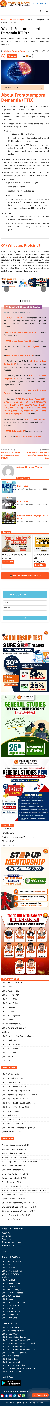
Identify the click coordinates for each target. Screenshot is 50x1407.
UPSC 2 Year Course (11, 1082)
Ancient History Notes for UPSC (15, 1145)
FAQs (4, 1251)
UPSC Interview (8, 1286)
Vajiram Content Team (14, 51)
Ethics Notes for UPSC (11, 1219)
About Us (6, 1233)
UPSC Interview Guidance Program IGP (18, 1128)
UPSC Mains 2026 (9, 999)
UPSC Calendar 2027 (15, 431)
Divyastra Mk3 (8, 841)
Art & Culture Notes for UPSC (14, 1166)
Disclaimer (6, 1236)
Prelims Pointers (17, 20)
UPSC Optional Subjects (12, 1289)
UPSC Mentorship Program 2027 (16, 1090)
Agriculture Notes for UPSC (13, 1198)
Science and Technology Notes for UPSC (19, 1203)
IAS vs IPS (6, 1061)
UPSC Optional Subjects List (14, 1028)
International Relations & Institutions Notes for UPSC (24, 1190)
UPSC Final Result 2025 (12, 1305)
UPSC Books (7, 1019)
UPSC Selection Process (12, 1293)
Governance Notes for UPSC (14, 1178)
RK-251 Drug (22, 486)
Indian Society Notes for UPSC (15, 1174)
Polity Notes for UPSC (11, 1182)
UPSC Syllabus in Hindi (12, 1271)
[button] (40, 11)
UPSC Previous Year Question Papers (18, 1036)
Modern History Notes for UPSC (15, 1153)
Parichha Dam (23, 501)
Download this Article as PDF (25, 575)
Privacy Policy (8, 1245)
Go (25, 618)
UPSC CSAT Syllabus (11, 1296)
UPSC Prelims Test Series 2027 (15, 1107)
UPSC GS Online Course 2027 (15, 1078)
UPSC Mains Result (10, 1048)
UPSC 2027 (7, 987)
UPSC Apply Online (10, 1003)
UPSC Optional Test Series (13, 1123)
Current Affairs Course (11, 1132)
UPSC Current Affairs (11, 1311)
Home (3, 20)
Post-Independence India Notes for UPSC (20, 1161)
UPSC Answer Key (10, 1315)
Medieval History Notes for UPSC (16, 1149)
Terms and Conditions (11, 1242)
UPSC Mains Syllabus (11, 1015)
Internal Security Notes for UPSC (16, 1215)
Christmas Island (9, 845)
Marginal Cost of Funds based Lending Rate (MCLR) (11, 455)
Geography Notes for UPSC (13, 1170)
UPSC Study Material (11, 1119)
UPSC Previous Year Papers (14, 1302)
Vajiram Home (39, 3)
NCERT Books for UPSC (12, 1024)
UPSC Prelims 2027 (10, 995)
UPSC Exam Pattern (10, 1274)
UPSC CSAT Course (10, 1111)
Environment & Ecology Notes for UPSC (19, 1207)
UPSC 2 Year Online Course (14, 1086)
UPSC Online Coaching (12, 1115)
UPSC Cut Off (7, 1057)
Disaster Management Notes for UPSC (18, 1211)
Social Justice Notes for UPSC (15, 1186)
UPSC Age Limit (8, 1007)
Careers (5, 1248)
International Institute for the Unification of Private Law (38, 455)
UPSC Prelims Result (11, 1044)
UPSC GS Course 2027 (12, 1074)
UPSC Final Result (9, 1052)
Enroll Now (8, 562)
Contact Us (6, 1239)
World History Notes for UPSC (15, 1157)
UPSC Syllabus (8, 1011)
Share (10, 56)
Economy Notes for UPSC (13, 1194)
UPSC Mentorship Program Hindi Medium (20, 1095)
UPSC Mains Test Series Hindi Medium (18, 1103)
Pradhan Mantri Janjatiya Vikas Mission (18, 837)
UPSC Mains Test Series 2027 (15, 1099)
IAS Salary (6, 1032)
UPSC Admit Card (9, 1040)
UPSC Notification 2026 (12, 982)
